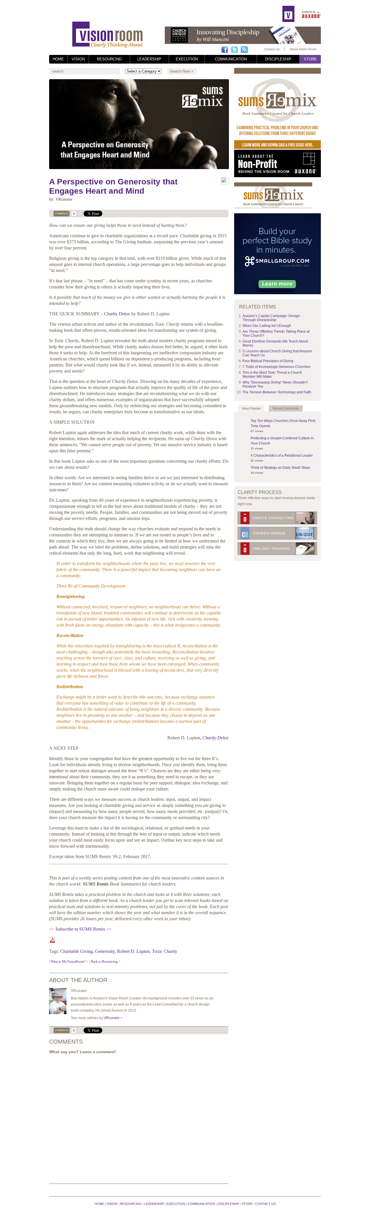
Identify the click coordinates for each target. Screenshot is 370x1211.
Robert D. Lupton (133, 951)
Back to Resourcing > (106, 962)
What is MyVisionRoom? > (69, 962)
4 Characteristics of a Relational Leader (282, 455)
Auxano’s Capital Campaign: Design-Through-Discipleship (272, 318)
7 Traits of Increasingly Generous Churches (276, 367)
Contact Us (272, 49)
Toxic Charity (164, 951)
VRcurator (112, 1018)
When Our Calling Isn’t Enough (267, 326)
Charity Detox (117, 313)
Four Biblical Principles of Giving (268, 361)
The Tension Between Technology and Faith (277, 392)
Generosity (105, 951)
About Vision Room (303, 49)
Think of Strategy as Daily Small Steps (280, 468)
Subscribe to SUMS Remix (80, 929)
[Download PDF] (52, 941)
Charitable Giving (76, 951)
